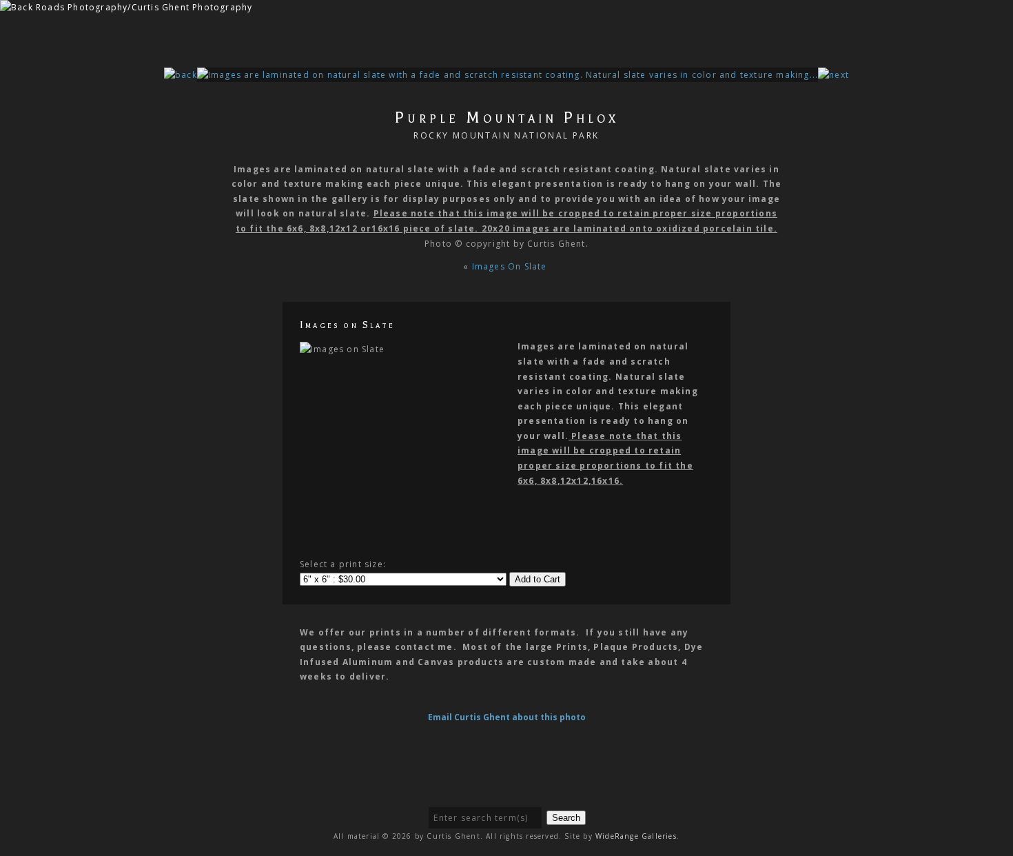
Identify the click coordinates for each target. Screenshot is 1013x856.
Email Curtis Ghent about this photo (507, 717)
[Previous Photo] (180, 75)
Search (566, 818)
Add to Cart (537, 579)
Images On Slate (511, 266)
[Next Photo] (507, 75)
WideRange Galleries (636, 836)
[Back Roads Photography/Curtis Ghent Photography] (126, 7)
